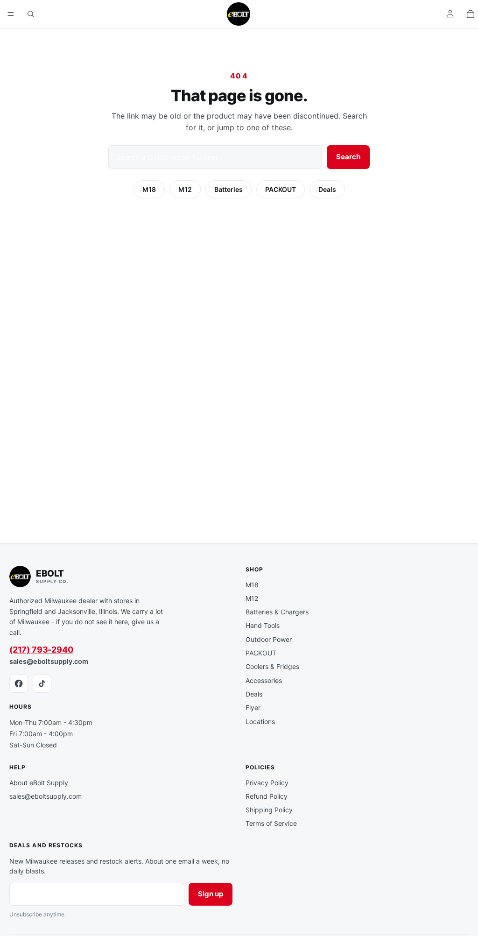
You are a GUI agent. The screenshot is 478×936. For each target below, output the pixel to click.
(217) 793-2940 (41, 649)
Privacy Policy (267, 783)
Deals (327, 189)
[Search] (31, 14)
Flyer (253, 707)
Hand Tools (263, 625)
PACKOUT (280, 189)
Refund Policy (267, 796)
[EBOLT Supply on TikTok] (42, 683)
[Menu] (10, 14)
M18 (149, 189)
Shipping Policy (269, 810)
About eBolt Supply (38, 783)
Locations (260, 721)
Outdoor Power (269, 639)
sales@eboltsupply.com (48, 661)
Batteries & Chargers (277, 612)
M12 (185, 189)
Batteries (228, 189)
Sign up (210, 893)
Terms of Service (271, 823)
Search (348, 156)
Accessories (264, 680)
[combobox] (215, 157)
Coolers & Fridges (272, 666)
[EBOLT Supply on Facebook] (18, 683)
